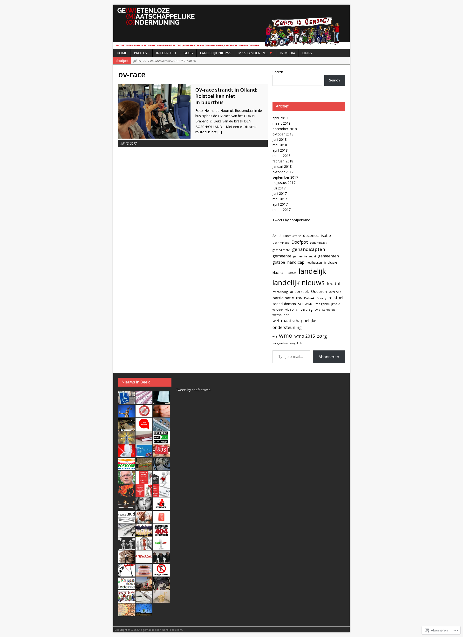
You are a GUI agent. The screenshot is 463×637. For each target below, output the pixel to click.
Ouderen (319, 291)
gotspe (278, 262)
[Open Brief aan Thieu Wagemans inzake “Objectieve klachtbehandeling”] (144, 521)
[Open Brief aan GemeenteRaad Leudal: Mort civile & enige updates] (161, 481)
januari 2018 (282, 166)
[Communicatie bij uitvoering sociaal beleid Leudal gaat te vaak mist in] (126, 547)
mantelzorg (280, 292)
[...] (220, 132)
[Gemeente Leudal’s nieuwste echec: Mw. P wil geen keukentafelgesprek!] (144, 547)
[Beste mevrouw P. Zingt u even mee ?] (144, 507)
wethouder (280, 315)
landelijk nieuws (298, 282)
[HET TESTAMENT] (126, 534)
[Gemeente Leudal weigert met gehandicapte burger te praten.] (144, 494)
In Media (287, 53)
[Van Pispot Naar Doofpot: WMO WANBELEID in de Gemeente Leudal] (161, 600)
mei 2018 (279, 145)
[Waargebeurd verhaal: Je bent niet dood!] (126, 494)
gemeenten (328, 256)
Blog (188, 53)
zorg (322, 336)
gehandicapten (308, 249)
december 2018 (284, 129)
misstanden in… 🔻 (255, 53)
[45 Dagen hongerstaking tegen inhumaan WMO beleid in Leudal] (161, 574)
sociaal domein (284, 304)
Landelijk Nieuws (215, 53)
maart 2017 (281, 209)
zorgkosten (280, 343)
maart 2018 (281, 155)
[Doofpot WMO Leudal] (231, 27)
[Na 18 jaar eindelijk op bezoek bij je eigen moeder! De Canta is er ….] (126, 401)
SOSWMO (305, 304)
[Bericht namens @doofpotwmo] (161, 454)
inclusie (330, 262)
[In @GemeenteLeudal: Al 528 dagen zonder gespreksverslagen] (144, 441)
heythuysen (314, 263)
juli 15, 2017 (129, 143)
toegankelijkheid (328, 304)
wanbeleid (328, 309)
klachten (279, 272)
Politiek (309, 298)
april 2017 (280, 204)
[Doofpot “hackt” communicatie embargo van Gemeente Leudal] (144, 481)
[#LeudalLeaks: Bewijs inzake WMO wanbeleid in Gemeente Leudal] (144, 560)
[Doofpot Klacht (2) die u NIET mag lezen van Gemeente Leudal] (161, 560)
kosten (292, 273)
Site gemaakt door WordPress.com (159, 629)
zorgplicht (296, 343)
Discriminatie (280, 242)
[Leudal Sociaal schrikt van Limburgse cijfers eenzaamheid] (144, 468)
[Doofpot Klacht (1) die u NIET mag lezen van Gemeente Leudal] (126, 574)
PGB (299, 298)
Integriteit (166, 53)
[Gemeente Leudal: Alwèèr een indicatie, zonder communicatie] (126, 507)
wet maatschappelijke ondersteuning (294, 324)
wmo (285, 335)
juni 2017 (279, 193)
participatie (283, 298)
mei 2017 (279, 199)
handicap (295, 262)
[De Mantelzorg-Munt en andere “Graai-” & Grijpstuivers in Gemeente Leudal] (161, 521)
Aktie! (276, 235)
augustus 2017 (283, 182)
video (289, 309)
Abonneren (329, 356)
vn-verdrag (304, 309)
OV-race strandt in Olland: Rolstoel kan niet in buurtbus (226, 96)
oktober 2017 (282, 172)
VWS (317, 309)
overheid (335, 292)
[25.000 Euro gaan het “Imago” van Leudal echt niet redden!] (126, 613)
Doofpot (300, 242)
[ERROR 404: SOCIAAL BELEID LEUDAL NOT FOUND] (161, 534)
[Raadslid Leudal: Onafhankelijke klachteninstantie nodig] (126, 521)
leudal (333, 283)
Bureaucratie (292, 236)
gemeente (281, 256)
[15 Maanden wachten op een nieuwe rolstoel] (161, 587)
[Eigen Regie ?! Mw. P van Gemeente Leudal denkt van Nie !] (126, 560)
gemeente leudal (304, 256)
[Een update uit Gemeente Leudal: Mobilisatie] (161, 468)
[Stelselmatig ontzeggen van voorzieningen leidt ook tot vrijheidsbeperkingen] (144, 613)
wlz (274, 336)
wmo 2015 (304, 336)
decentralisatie (317, 235)
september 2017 (285, 177)
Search (277, 72)
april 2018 (280, 150)
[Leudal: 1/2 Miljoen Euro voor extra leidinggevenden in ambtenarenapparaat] (144, 574)
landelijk (312, 271)
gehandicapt (318, 242)
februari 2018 (282, 161)
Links (307, 53)
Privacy (321, 298)
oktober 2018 (282, 134)
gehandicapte (281, 250)
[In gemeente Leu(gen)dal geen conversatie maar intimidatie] (161, 507)
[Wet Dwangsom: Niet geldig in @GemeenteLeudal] (144, 454)
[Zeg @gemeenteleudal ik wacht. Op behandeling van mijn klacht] (144, 428)
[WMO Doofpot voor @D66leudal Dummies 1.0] (126, 587)
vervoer (277, 309)
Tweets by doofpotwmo (291, 220)
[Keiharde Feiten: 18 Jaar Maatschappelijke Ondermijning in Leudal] (126, 600)
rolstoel (335, 298)
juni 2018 (279, 139)
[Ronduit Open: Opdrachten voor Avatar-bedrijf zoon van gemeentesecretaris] (161, 428)
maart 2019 (281, 123)
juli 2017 (279, 188)
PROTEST (141, 53)
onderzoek (299, 291)
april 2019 (280, 118)
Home (122, 53)
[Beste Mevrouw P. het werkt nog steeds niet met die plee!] (126, 454)
